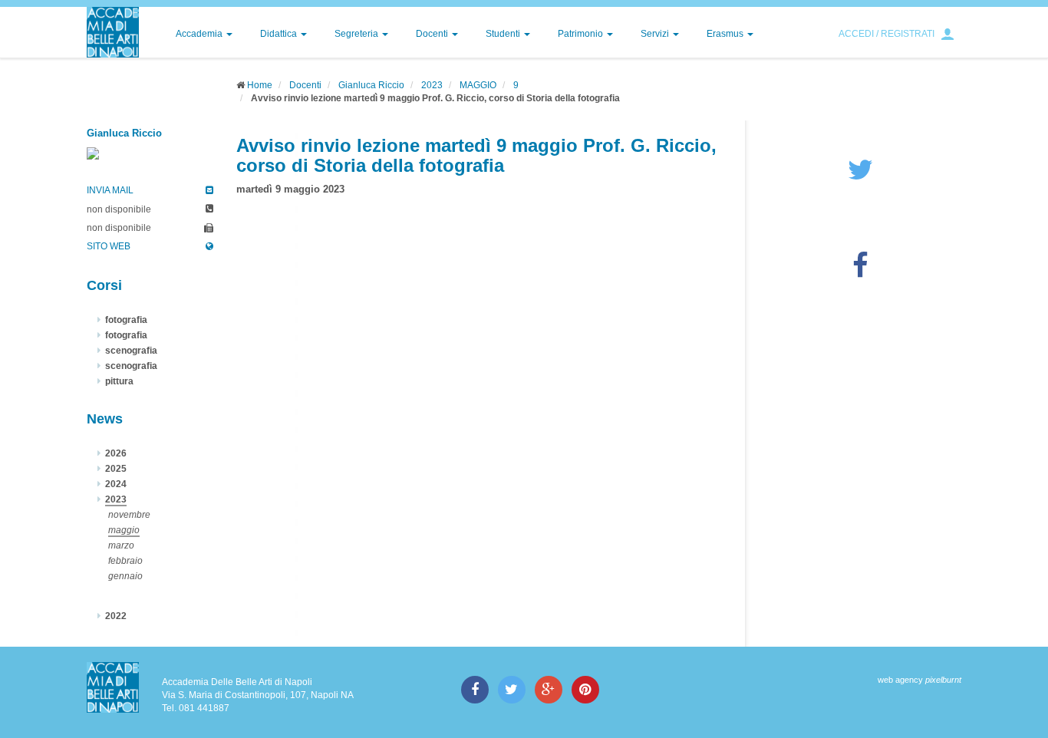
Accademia (200, 33)
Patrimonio (581, 33)
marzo (121, 545)
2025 (116, 468)
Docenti (433, 33)
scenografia (131, 350)
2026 (116, 453)
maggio (124, 530)
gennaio (125, 576)
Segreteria (358, 33)
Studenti (504, 33)
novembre (129, 514)
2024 (116, 484)
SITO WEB (108, 246)
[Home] (113, 32)
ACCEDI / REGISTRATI (886, 33)
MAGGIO (478, 85)
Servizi (656, 33)
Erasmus (726, 33)
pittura (119, 381)
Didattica (279, 33)
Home (259, 85)
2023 (432, 85)
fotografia (126, 320)
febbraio (125, 560)
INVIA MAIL (110, 190)
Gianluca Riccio (371, 85)
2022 (116, 616)
